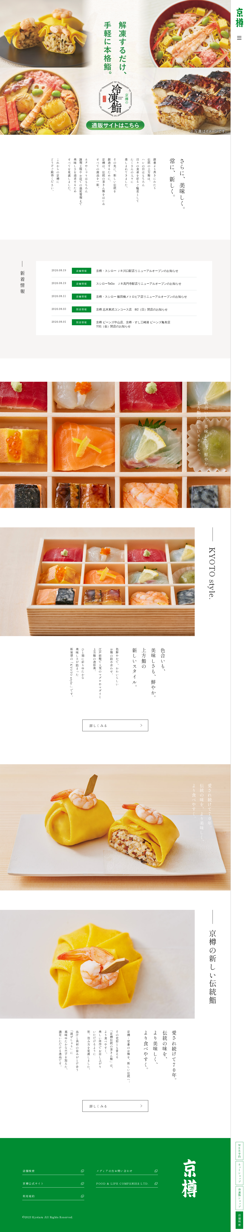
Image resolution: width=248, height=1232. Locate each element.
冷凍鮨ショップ (239, 1198)
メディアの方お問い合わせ (114, 1171)
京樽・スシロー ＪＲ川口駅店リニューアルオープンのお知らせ (137, 270)
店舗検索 (29, 1171)
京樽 (189, 1178)
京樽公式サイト (33, 1183)
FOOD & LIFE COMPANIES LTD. (122, 1183)
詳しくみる (98, 725)
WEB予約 (239, 1151)
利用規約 (29, 1196)
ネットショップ (239, 1173)
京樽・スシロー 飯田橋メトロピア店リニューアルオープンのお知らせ (141, 296)
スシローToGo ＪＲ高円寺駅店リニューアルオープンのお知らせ (138, 283)
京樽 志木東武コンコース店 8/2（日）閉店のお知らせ (132, 309)
